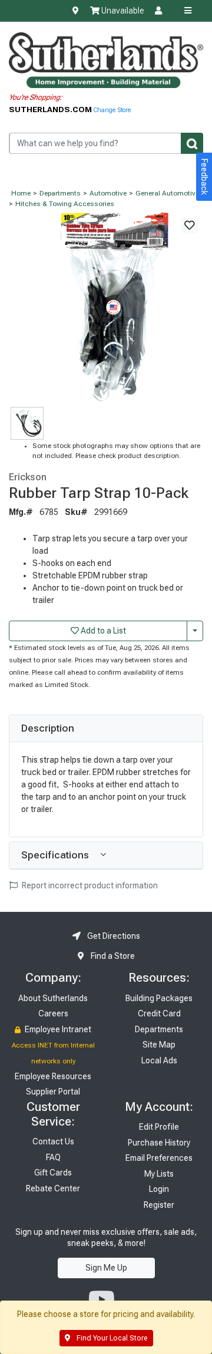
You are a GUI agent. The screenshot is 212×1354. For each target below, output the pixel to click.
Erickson (28, 477)
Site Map (159, 1044)
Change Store (112, 110)
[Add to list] (189, 225)
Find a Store (112, 956)
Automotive (108, 193)
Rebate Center (53, 1188)
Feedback (204, 177)
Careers (53, 1013)
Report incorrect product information (89, 885)
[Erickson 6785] (106, 307)
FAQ (53, 1157)
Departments (60, 193)
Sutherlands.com (51, 109)
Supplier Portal (53, 1091)
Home (21, 193)
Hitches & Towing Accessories (64, 204)
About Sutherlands (53, 998)
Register (159, 1205)
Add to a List (102, 630)
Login (159, 1189)
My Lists (159, 1173)
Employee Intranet (57, 1029)
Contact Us (53, 1141)
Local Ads (159, 1060)
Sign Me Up (106, 1267)
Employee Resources (53, 1076)
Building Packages (159, 998)
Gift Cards (53, 1172)
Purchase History (159, 1142)
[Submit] (192, 143)
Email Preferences (159, 1158)
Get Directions (112, 936)
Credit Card (159, 1013)
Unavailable (122, 10)
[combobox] (106, 143)
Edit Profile (159, 1126)
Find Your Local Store (111, 1338)
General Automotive (167, 193)
